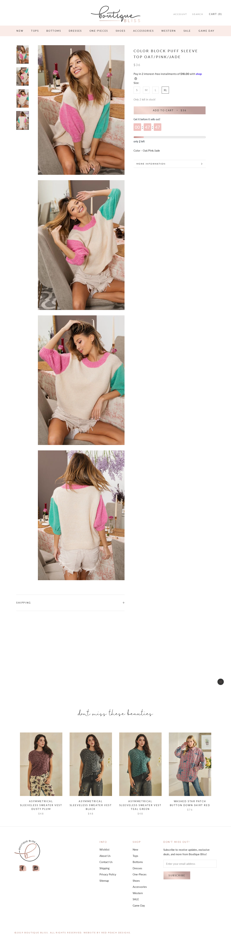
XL (165, 90)
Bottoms (53, 30)
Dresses (75, 30)
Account (180, 14)
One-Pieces (99, 30)
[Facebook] (23, 868)
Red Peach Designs (115, 932)
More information (150, 163)
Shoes (121, 30)
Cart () (215, 14)
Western (168, 30)
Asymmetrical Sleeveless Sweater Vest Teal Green (140, 805)
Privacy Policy (107, 874)
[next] (220, 770)
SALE (187, 30)
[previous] (11, 770)
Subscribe (177, 875)
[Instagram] (36, 868)
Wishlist (104, 849)
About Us (105, 855)
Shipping (23, 602)
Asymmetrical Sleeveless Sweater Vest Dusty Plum (41, 805)
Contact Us (106, 862)
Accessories (143, 30)
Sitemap (104, 880)
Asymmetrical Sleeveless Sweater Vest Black (91, 805)
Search (197, 14)
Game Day (207, 30)
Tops (35, 30)
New (19, 30)
